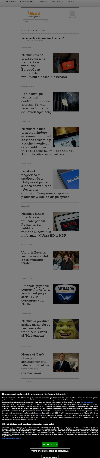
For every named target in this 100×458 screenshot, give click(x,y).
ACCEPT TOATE (50, 444)
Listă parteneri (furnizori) (11, 438)
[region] (50, 424)
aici (40, 413)
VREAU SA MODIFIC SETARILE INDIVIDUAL (50, 451)
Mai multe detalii (87, 402)
